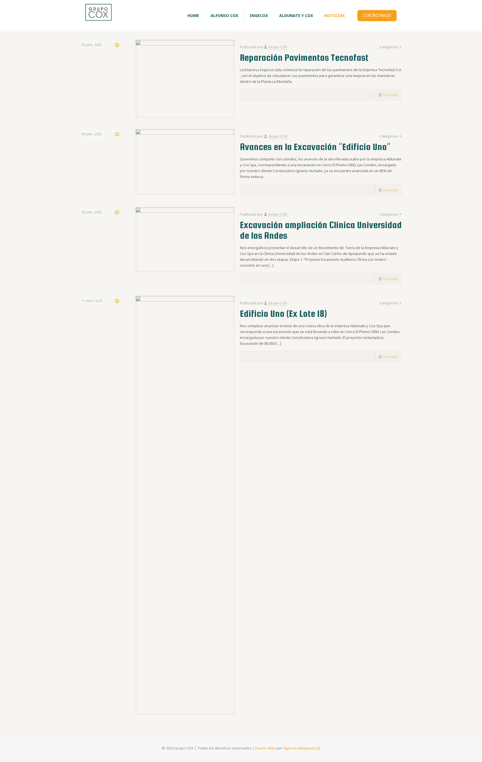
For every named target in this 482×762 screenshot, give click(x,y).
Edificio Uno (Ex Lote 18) (283, 313)
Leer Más (390, 94)
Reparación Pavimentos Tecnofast (304, 57)
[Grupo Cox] (98, 15)
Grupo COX (277, 46)
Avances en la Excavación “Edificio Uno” (315, 146)
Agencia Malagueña (299, 748)
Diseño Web (265, 748)
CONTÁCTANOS (377, 15)
